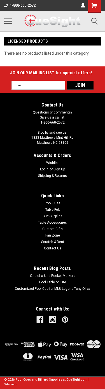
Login (44, 169)
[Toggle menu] (8, 21)
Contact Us (52, 248)
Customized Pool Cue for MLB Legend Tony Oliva (52, 289)
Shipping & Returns (52, 176)
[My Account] (83, 5)
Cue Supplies (52, 216)
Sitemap (10, 384)
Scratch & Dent (52, 242)
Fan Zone (52, 235)
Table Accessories (52, 222)
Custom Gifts (52, 229)
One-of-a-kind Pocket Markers (52, 276)
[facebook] (39, 319)
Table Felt (52, 210)
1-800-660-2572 (23, 5)
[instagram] (52, 319)
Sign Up (59, 169)
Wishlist (52, 163)
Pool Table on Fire (52, 282)
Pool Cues (52, 203)
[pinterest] (65, 319)
